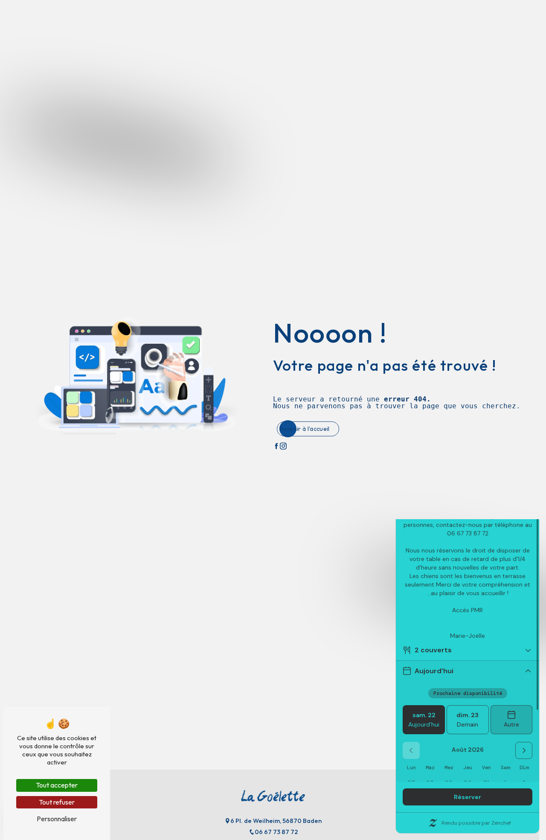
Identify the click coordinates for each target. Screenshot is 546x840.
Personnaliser (57, 818)
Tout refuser (57, 802)
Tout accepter (57, 785)
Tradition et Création (314, 31)
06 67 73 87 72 (276, 832)
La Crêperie (94, 31)
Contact (368, 31)
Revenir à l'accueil (304, 429)
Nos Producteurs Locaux (237, 31)
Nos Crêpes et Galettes (157, 31)
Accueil (53, 31)
